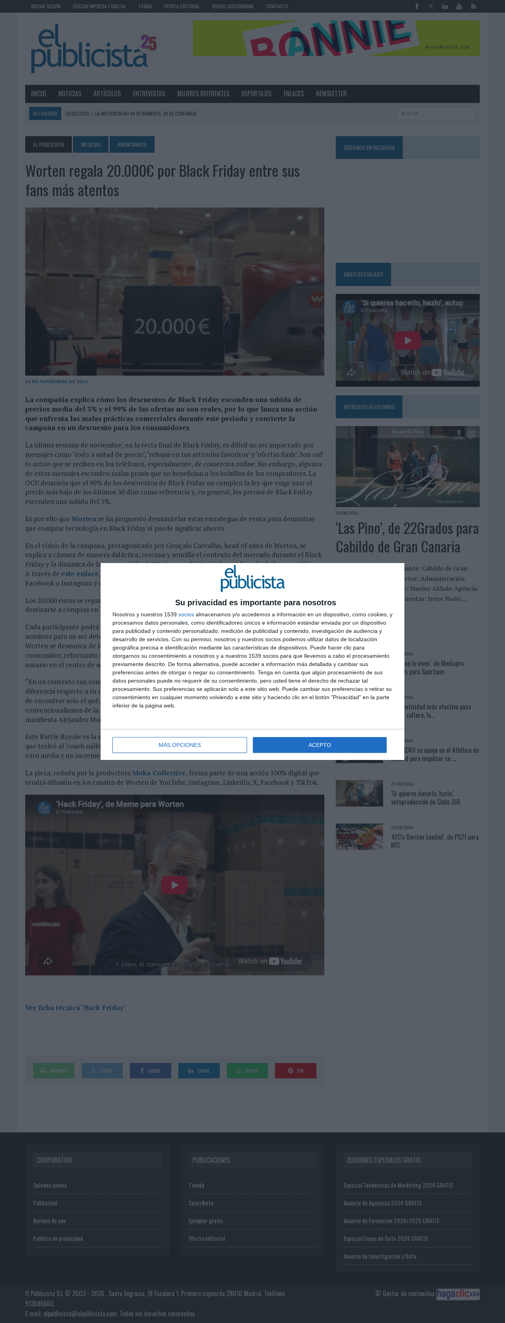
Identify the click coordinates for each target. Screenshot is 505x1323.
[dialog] (252, 661)
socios (186, 614)
